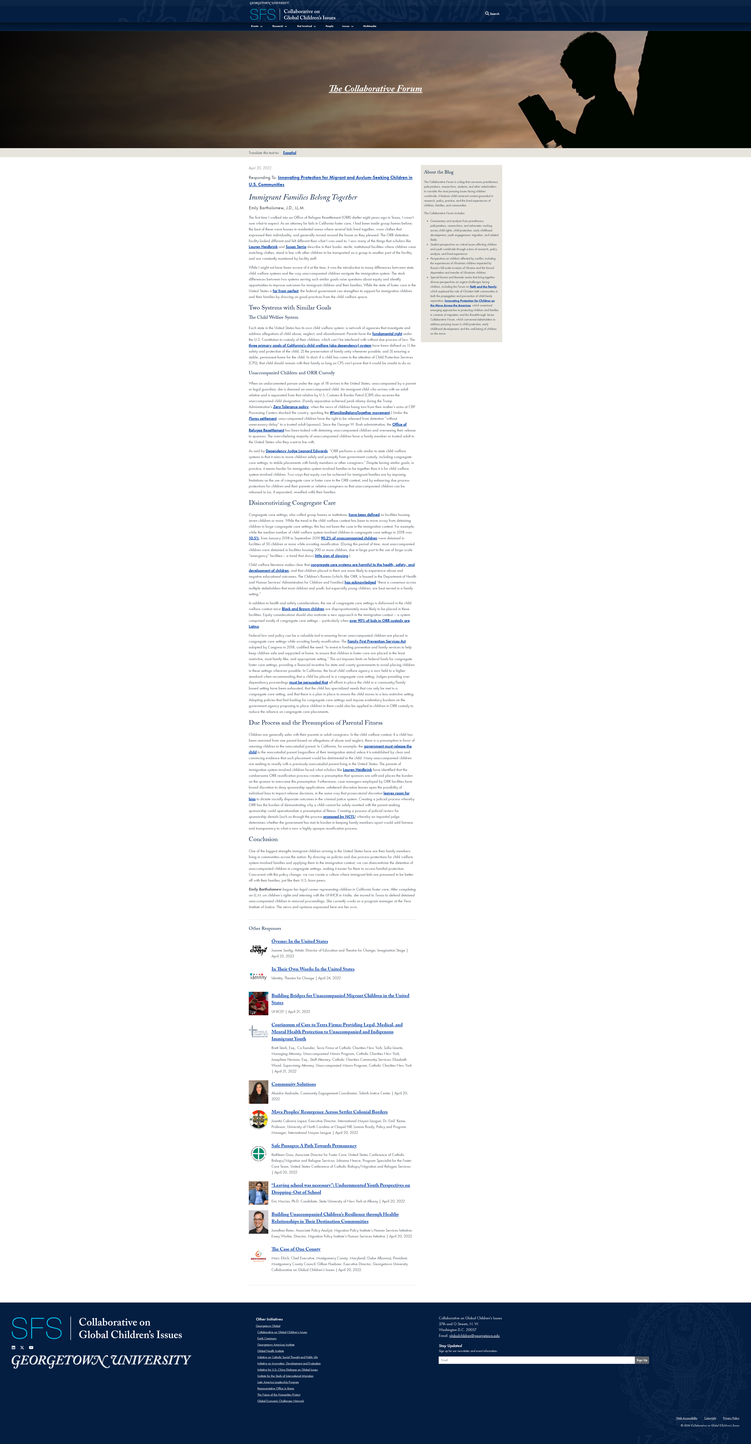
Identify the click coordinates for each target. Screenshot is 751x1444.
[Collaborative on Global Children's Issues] (292, 15)
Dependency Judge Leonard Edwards (297, 450)
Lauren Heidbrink (263, 246)
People (329, 26)
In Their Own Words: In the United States (313, 970)
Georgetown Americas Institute (276, 1345)
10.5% (254, 538)
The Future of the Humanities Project (278, 1395)
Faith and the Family (483, 287)
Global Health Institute (270, 1351)
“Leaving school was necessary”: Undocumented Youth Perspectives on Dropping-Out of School (340, 1189)
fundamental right (387, 333)
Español (289, 152)
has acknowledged (360, 582)
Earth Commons (267, 1338)
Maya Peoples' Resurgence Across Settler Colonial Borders (329, 1113)
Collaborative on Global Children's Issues (282, 1332)
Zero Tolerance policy (291, 406)
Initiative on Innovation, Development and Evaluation (289, 1363)
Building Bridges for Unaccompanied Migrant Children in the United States (340, 999)
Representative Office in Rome (275, 1388)
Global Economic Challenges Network (280, 1401)
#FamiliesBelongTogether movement (360, 412)
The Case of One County (296, 1250)
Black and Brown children (303, 608)
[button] (257, 26)
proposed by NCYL (339, 816)
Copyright (710, 1418)
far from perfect (285, 290)
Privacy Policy (731, 1418)
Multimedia (369, 26)
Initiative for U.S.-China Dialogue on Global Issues (287, 1370)
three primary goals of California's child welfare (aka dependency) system (310, 345)
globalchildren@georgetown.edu (474, 1335)
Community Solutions (293, 1085)
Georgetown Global (268, 1326)
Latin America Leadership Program (278, 1382)
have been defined (364, 514)
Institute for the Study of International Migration (285, 1376)
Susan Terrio (296, 246)
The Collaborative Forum (375, 90)
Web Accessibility (686, 1418)
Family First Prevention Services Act (377, 641)
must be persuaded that (308, 682)
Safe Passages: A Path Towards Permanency (314, 1146)
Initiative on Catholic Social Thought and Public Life (287, 1357)
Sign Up (642, 1360)
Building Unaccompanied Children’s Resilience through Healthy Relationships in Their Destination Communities (335, 1218)
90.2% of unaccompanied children (349, 538)
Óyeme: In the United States (299, 942)
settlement (263, 418)
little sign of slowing (331, 555)
